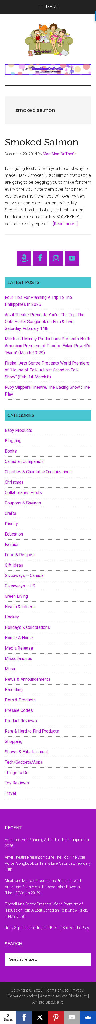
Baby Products (18, 430)
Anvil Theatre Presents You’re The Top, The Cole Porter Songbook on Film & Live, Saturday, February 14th (45, 321)
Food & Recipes (20, 554)
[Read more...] (65, 223)
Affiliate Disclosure (48, 1002)
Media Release (19, 648)
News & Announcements (27, 679)
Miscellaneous (18, 658)
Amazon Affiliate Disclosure (63, 996)
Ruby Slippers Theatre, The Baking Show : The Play (47, 928)
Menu (52, 6)
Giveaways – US (20, 585)
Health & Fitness (20, 606)
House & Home (19, 637)
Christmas (14, 482)
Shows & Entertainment (26, 751)
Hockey (12, 617)
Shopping (13, 741)
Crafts (10, 513)
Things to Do (17, 772)
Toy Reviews (17, 782)
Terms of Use (57, 990)
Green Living (16, 596)
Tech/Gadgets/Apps (24, 762)
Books (11, 451)
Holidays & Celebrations (27, 627)
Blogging (13, 440)
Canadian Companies (24, 461)
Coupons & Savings (23, 502)
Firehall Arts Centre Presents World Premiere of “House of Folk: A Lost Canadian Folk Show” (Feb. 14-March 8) (47, 370)
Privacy (77, 990)
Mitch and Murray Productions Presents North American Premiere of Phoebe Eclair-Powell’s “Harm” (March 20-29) (47, 345)
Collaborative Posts (23, 492)
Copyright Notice (22, 996)
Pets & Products (20, 700)
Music (10, 668)
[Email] (72, 1017)
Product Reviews (21, 720)
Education (14, 534)
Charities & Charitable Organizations (38, 471)
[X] (40, 1017)
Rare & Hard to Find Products (32, 731)
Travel (10, 793)
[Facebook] (24, 1017)
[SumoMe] (88, 1017)
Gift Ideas (14, 565)
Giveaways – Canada (24, 575)
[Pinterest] (56, 1017)
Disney (11, 523)
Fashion (12, 544)
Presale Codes (19, 710)
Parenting (14, 689)
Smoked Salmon (41, 142)
